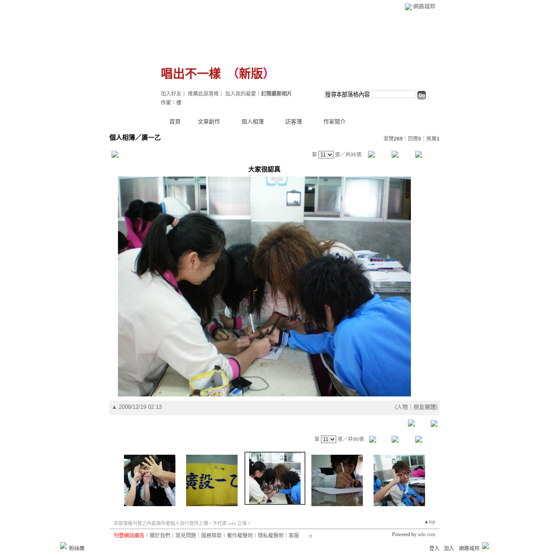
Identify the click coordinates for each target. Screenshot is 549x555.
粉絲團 (76, 549)
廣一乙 (151, 137)
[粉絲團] (63, 545)
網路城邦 (424, 6)
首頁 (175, 121)
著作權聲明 (240, 536)
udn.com (426, 534)
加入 (449, 549)
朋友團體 (424, 407)
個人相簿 (252, 121)
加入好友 (171, 94)
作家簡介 (334, 121)
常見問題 (185, 536)
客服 (294, 536)
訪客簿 (293, 121)
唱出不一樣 (191, 74)
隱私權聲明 (271, 536)
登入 (434, 549)
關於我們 (160, 536)
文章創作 (209, 121)
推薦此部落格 (203, 94)
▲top (429, 522)
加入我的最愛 (240, 94)
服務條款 (211, 536)
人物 (402, 407)
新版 (251, 74)
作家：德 (171, 103)
